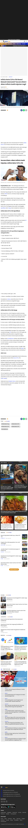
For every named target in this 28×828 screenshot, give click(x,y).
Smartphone (4, 429)
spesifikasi (3, 208)
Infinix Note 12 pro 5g (6, 424)
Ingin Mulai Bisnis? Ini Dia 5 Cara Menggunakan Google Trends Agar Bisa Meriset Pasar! (7, 648)
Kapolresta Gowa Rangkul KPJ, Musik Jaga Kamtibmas (11, 556)
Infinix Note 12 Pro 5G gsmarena (16, 424)
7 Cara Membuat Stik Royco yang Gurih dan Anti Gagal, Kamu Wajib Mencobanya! (6, 526)
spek (22, 348)
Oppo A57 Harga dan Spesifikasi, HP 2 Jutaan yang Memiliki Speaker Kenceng (14, 723)
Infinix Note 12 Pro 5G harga (6, 426)
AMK (25, 824)
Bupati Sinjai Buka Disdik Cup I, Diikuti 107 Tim (10, 536)
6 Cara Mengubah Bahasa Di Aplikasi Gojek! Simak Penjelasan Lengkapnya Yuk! (15, 739)
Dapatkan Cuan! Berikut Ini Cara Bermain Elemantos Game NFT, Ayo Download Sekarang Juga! (20, 648)
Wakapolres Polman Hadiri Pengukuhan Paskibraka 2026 (13, 630)
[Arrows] (2, 473)
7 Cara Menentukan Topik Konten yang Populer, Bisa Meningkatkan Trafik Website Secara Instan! (15, 712)
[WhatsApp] (24, 110)
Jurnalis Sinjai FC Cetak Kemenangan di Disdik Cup (10, 549)
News (14, 381)
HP (25, 220)
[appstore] (4, 807)
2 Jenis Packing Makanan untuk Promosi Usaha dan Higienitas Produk (20, 663)
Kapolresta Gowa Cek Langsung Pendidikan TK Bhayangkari (12, 625)
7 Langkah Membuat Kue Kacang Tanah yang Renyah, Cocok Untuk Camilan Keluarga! (20, 526)
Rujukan (11, 381)
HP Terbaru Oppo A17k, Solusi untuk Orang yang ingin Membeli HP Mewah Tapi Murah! (15, 718)
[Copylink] (26, 110)
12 (3, 144)
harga (9, 208)
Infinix (25, 142)
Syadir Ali (3, 87)
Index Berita (14, 569)
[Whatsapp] (4, 801)
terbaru (9, 299)
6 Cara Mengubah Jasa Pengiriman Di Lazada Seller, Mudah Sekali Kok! (14, 700)
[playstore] (12, 807)
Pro (18, 358)
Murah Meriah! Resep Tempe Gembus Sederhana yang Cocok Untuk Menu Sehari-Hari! (14, 512)
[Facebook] (21, 110)
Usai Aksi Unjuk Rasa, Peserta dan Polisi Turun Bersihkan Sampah (16, 611)
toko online (4, 378)
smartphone (10, 338)
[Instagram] (6, 801)
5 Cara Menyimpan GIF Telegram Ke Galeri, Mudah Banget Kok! (15, 695)
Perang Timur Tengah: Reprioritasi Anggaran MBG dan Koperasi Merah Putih (7, 487)
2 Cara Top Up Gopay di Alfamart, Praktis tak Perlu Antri (15, 690)
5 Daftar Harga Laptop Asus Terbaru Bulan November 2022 (15, 734)
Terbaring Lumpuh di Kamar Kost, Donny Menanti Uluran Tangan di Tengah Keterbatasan (20, 487)
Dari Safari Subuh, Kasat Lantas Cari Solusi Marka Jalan (11, 563)
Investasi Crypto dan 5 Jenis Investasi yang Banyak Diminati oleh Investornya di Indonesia (7, 663)
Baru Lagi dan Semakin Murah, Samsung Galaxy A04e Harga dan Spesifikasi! (14, 706)
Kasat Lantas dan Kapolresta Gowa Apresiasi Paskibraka (12, 620)
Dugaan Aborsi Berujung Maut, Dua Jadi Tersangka (10, 543)
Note (2, 144)
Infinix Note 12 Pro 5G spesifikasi (16, 426)
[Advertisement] (14, 61)
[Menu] (1, 41)
